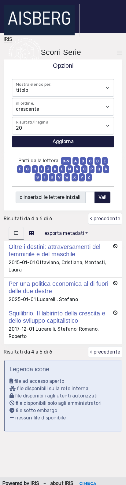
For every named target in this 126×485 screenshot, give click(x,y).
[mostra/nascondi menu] (119, 53)
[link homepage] (42, 20)
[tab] (16, 233)
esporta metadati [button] (64, 233)
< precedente (105, 218)
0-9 (66, 161)
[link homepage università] (25, 53)
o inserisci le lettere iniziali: (51, 197)
